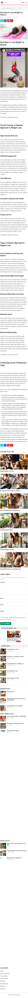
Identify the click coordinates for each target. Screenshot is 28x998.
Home (3, 8)
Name (2, 598)
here (17, 117)
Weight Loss (8, 8)
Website (2, 611)
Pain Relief (2, 981)
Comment (3, 582)
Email (2, 604)
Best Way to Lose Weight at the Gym (15, 723)
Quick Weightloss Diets (6, 530)
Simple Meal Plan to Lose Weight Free (10, 569)
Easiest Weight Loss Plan (7, 549)
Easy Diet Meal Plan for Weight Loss (10, 510)
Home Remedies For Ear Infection (15, 705)
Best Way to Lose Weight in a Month (10, 490)
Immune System (4, 978)
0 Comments (15, 17)
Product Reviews (4, 983)
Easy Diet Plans (10, 691)
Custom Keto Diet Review (13, 730)
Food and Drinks (3, 976)
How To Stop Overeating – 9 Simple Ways (16, 716)
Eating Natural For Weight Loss (14, 857)
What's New (3, 988)
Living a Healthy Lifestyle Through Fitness (17, 850)
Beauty (2, 970)
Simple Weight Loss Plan (7, 471)
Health (1, 17)
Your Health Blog (15, 994)
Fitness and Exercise (4, 973)
